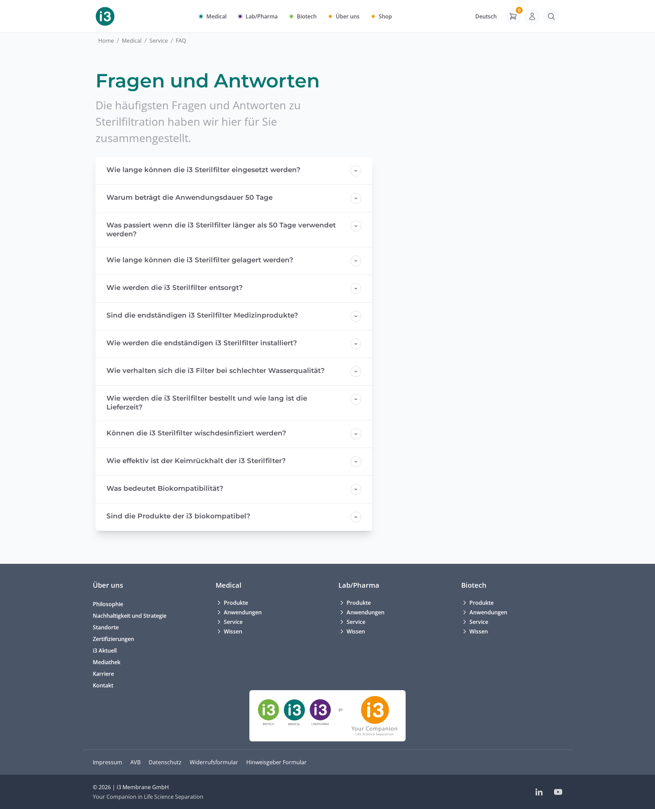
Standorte (106, 627)
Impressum (107, 762)
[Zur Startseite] (105, 16)
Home (106, 40)
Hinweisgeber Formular (276, 762)
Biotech (473, 585)
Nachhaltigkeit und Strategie (129, 615)
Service (158, 40)
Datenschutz (165, 762)
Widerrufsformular (214, 762)
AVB (135, 762)
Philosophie (108, 604)
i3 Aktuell (105, 650)
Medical (132, 40)
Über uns (108, 585)
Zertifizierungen (113, 639)
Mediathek (106, 662)
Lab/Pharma (358, 585)
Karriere (103, 674)
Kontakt (103, 685)
